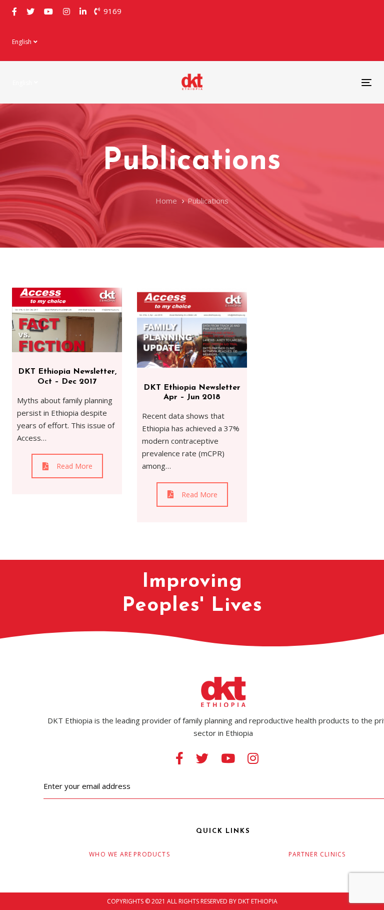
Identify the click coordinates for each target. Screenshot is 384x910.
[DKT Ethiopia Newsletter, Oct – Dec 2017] (67, 320)
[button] (25, 42)
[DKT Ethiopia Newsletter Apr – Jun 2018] (192, 328)
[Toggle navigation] (312, 82)
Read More (74, 466)
